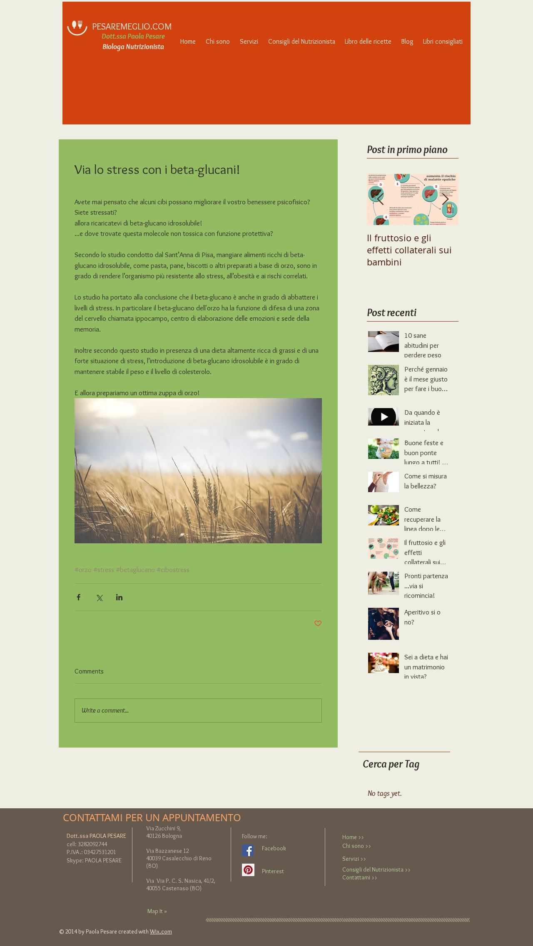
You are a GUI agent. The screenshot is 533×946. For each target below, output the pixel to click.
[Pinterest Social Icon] (248, 870)
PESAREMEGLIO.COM (132, 26)
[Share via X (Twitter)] (99, 597)
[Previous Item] (380, 199)
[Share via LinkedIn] (119, 597)
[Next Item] (445, 199)
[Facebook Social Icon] (248, 850)
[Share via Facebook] (78, 597)
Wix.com (161, 931)
